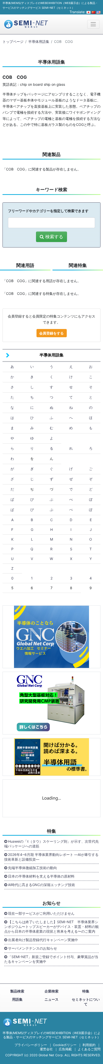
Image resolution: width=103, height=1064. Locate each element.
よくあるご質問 (89, 1049)
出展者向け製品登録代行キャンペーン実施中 (43, 940)
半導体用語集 (38, 41)
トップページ (13, 41)
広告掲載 (65, 1049)
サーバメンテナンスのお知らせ (32, 948)
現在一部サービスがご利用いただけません (41, 913)
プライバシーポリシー (30, 1045)
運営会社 (46, 1049)
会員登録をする (51, 333)
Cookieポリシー (64, 1045)
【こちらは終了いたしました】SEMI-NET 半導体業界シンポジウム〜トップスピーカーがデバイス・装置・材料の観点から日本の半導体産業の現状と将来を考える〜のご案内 (51, 926)
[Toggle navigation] (93, 24)
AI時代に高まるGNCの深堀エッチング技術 (41, 885)
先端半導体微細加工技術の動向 (32, 868)
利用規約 (89, 1045)
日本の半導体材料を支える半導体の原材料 (41, 876)
